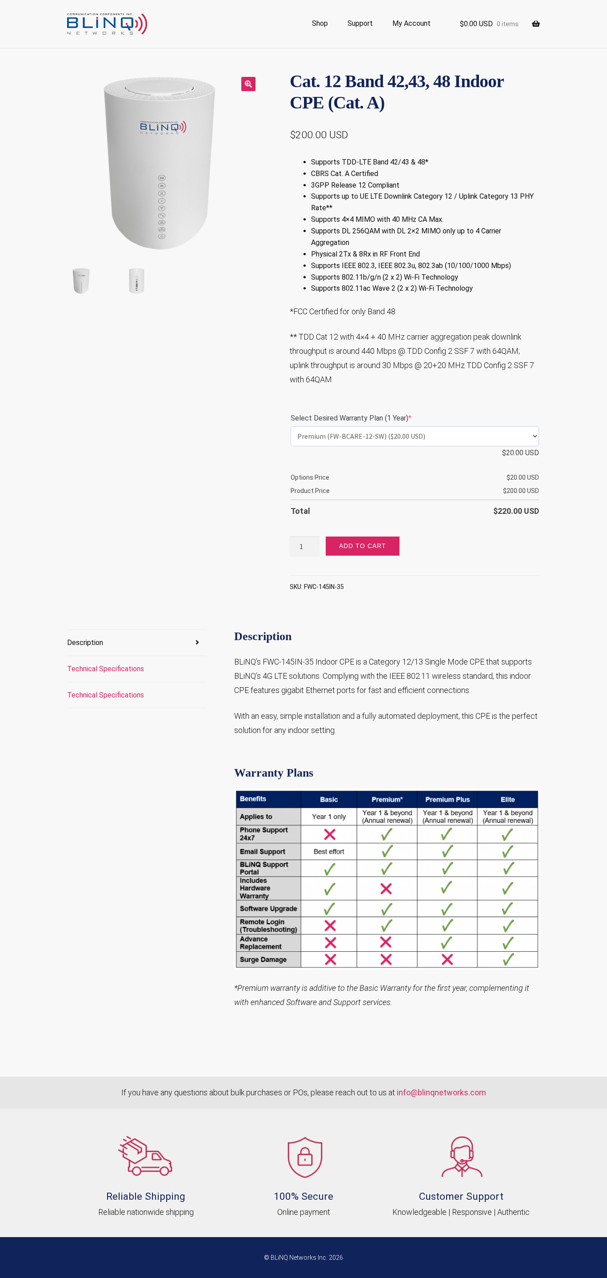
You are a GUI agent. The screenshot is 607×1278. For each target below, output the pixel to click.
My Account (411, 23)
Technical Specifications (105, 669)
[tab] (136, 643)
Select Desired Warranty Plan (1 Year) (366, 418)
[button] (248, 84)
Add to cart (362, 545)
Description (85, 642)
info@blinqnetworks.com (441, 1092)
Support (360, 23)
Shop (320, 23)
